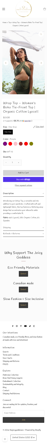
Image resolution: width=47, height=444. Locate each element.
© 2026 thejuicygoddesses (13, 430)
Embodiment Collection (12, 381)
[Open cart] (44, 9)
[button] (23, 121)
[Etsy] (34, 326)
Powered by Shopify (33, 430)
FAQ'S (5, 364)
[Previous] (5, 62)
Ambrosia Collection (10, 375)
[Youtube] (25, 326)
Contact (6, 390)
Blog (4, 387)
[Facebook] (12, 326)
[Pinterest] (21, 326)
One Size (8, 132)
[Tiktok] (30, 326)
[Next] (41, 62)
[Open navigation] (4, 9)
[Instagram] (17, 326)
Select (23, 273)
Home (5, 22)
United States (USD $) (22, 437)
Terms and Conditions (11, 355)
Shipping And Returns (11, 393)
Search (5, 352)
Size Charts (7, 358)
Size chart (39, 127)
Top (9, 22)
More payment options (23, 185)
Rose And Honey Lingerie (12, 378)
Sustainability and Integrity (13, 384)
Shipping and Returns (11, 361)
